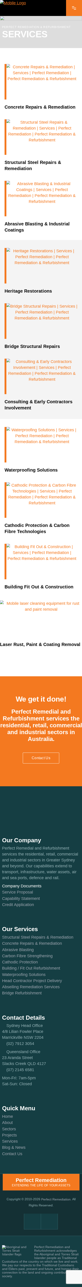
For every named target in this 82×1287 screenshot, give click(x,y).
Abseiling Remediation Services (31, 987)
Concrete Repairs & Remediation (32, 943)
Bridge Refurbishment (22, 993)
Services (10, 1141)
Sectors (9, 1129)
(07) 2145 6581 (20, 1069)
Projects (9, 1135)
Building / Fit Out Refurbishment (31, 968)
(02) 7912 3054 (20, 1043)
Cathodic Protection (20, 962)
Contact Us (12, 1154)
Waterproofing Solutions (24, 974)
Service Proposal (17, 892)
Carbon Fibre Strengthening (27, 956)
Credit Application (18, 904)
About (7, 1123)
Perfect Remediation (56, 1199)
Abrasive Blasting (18, 949)
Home (7, 1116)
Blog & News (14, 1147)
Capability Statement (21, 898)
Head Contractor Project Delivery (32, 980)
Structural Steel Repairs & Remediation (37, 937)
